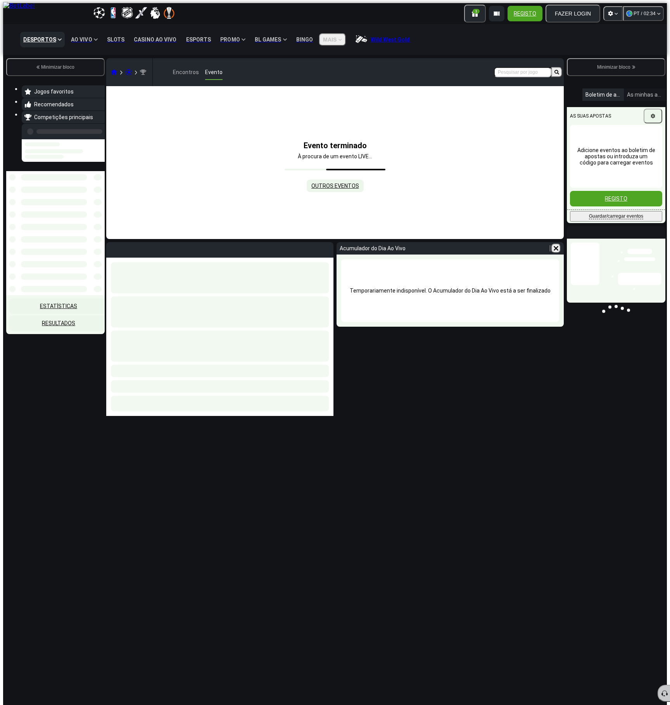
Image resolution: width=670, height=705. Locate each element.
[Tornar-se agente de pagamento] (496, 13)
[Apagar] (556, 248)
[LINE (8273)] (114, 72)
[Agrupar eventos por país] (98, 211)
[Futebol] (128, 72)
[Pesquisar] (556, 72)
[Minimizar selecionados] (88, 211)
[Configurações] (613, 13)
